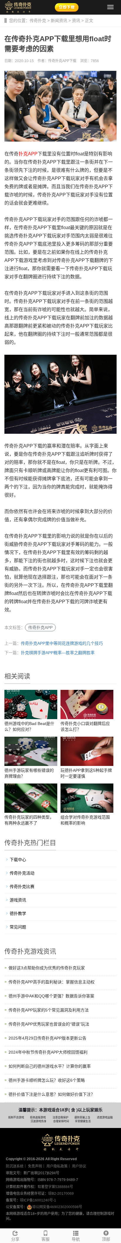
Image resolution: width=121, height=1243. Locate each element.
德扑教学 (18, 913)
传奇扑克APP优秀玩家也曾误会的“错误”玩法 (49, 1024)
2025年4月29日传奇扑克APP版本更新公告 (47, 1038)
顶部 (106, 1239)
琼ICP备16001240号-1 (38, 1200)
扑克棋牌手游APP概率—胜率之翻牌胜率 (58, 652)
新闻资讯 (59, 20)
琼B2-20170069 (61, 1193)
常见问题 (18, 927)
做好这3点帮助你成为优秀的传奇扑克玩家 (47, 968)
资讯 (76, 20)
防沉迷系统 (14, 1166)
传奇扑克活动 (22, 873)
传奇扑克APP (40, 627)
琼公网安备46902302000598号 (57, 1207)
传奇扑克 (38, 20)
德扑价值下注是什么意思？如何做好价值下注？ (52, 1094)
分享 (15, 1239)
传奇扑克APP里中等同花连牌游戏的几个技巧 (62, 643)
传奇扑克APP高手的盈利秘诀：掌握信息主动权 (52, 982)
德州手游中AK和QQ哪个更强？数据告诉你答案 (51, 996)
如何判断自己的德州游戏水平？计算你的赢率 (50, 1066)
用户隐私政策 (57, 1166)
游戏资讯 (18, 900)
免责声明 (35, 1166)
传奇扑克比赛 (22, 886)
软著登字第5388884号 (55, 1187)
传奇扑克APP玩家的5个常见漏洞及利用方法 (49, 1010)
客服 (45, 1239)
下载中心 (18, 859)
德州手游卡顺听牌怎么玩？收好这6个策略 (47, 1080)
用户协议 (79, 1166)
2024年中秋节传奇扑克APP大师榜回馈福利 (48, 1052)
